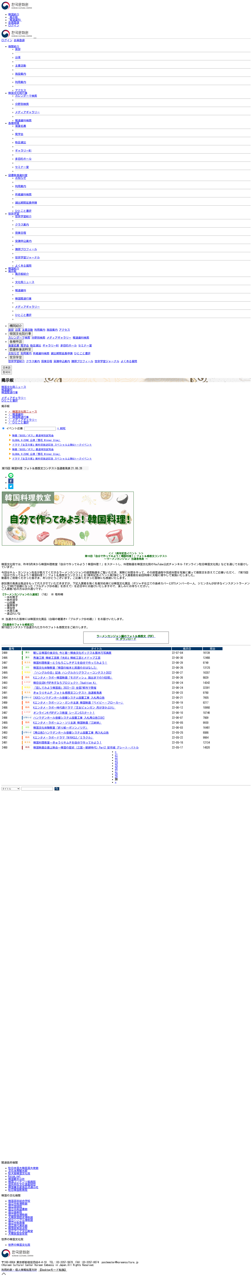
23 (116, 760)
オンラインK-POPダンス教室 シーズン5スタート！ (64, 712)
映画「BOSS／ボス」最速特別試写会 (33, 435)
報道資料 (15, 19)
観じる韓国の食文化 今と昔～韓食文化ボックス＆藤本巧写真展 (72, 652)
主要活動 (20, 65)
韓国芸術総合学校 (19, 1201)
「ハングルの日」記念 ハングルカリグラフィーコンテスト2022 (72, 672)
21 (116, 754)
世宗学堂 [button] (13, 213)
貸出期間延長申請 (26, 202)
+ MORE (61, 428)
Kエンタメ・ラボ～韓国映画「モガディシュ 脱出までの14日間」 (73, 677)
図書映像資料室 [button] (17, 175)
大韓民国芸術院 (17, 1233)
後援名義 (20, 126)
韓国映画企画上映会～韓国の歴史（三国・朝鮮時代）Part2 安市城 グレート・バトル (86, 747)
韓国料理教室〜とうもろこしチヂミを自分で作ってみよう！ (70, 662)
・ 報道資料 (15, 414)
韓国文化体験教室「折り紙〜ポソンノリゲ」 (60, 727)
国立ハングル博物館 (20, 1220)
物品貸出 (20, 142)
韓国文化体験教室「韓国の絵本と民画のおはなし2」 (65, 667)
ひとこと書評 (23, 210)
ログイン (13, 25)
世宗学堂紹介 (23, 216)
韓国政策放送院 (17, 1228)
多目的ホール (23, 158)
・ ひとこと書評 (18, 422)
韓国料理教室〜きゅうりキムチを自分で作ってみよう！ (67, 742)
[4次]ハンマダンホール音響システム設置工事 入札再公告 (69, 697)
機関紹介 (16, 326)
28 (116, 774)
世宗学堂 (16, 357)
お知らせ (20, 178)
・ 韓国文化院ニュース (22, 411)
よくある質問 (23, 265)
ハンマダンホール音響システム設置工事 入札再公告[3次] (69, 717)
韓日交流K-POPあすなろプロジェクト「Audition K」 (65, 682)
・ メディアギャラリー (22, 419)
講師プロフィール (26, 249)
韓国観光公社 (16, 1179)
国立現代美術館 (17, 1225)
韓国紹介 (13, 14)
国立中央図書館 (17, 1209)
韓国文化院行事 (20, 333)
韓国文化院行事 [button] (17, 93)
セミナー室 (22, 167)
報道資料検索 (23, 120)
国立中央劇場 (16, 1222)
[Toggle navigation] (35, 38)
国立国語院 (15, 1206)
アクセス (20, 90)
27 (116, 771)
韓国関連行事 (23, 298)
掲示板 (13, 17)
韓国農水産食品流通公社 (23, 1187)
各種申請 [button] (13, 123)
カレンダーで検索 (26, 95)
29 (116, 776)
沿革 (18, 57)
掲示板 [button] (12, 271)
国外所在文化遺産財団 (22, 1184)
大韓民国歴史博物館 (20, 1217)
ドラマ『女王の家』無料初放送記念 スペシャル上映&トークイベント (52, 444)
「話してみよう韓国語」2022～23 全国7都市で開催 (64, 687)
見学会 (19, 134)
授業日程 (20, 232)
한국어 (30, 40)
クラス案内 (22, 224)
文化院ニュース (24, 282)
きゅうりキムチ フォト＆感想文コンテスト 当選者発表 (67, 692)
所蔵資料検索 (23, 194)
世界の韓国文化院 (19, 1244)
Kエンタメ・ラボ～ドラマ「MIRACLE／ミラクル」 (63, 737)
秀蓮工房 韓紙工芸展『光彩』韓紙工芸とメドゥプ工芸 (66, 657)
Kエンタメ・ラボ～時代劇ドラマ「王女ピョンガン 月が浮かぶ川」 (74, 707)
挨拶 (18, 49)
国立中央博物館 (17, 1203)
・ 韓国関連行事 (18, 417)
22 (116, 757)
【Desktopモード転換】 (52, 1269)
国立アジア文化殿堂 (20, 1231)
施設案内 (20, 73)
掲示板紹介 (22, 274)
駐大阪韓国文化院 (19, 1173)
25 (116, 765)
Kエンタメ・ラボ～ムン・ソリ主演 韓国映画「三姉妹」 (67, 722)
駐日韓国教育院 (17, 1190)
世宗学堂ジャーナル (27, 257)
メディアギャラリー (27, 112)
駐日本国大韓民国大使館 (23, 1168)
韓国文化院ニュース (13, 387)
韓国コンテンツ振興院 (22, 1181)
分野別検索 (22, 104)
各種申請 (16, 341)
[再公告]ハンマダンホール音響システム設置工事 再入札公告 (71, 732)
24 (116, 763)
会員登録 (13, 22)
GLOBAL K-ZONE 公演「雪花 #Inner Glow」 (36, 440)
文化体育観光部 (17, 1170)
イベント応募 (14, 428)
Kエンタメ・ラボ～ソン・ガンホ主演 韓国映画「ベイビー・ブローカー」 (78, 702)
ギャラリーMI (23, 150)
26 (116, 768)
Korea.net (14, 1176)
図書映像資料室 (20, 349)
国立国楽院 (15, 1212)
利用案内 (20, 82)
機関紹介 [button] (13, 46)
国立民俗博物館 (17, 1214)
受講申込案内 (23, 241)
